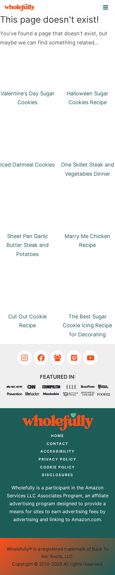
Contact (57, 443)
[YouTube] (90, 357)
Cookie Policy (57, 467)
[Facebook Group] (57, 357)
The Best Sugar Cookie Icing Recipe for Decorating (87, 325)
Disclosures (57, 475)
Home (57, 435)
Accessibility (57, 451)
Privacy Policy (57, 459)
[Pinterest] (74, 357)
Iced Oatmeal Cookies (27, 165)
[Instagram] (24, 357)
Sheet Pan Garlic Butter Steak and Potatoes (27, 245)
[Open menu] (105, 7)
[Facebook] (41, 357)
